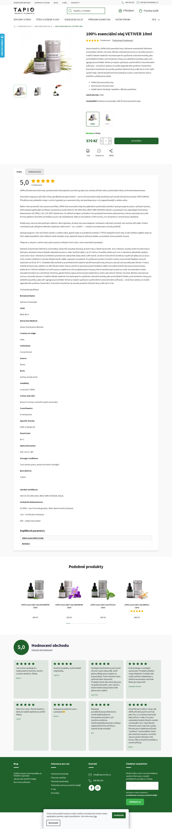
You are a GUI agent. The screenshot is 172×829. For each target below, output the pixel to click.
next (156, 599)
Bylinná (26, 543)
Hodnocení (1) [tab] (35, 171)
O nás (64, 3)
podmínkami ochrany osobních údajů (141, 795)
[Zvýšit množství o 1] (110, 141)
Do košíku (136, 141)
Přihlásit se (135, 802)
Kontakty (75, 3)
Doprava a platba (42, 3)
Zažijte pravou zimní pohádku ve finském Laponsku (28, 774)
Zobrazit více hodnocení (41, 650)
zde (95, 816)
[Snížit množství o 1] (101, 141)
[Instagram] (98, 788)
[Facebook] (91, 788)
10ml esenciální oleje (33, 538)
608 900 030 (129, 2)
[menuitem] (22, 19)
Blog (56, 3)
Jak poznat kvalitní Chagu (25, 779)
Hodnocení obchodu (22, 3)
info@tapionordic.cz (150, 2)
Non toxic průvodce (22, 782)
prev (16, 599)
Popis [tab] (19, 171)
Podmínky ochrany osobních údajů (66, 785)
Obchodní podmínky (59, 781)
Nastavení (53, 823)
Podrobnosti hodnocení (122, 40)
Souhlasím (119, 815)
